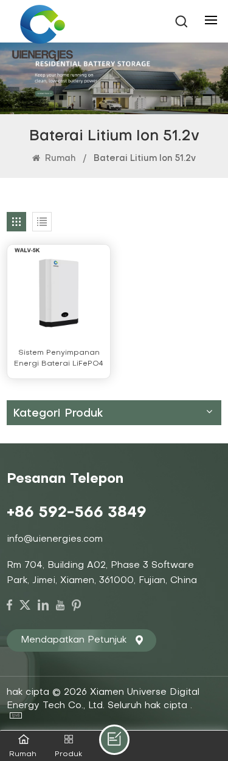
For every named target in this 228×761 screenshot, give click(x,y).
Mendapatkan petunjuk (73, 640)
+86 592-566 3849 (77, 513)
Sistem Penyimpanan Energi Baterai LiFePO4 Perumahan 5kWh (58, 359)
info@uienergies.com (55, 539)
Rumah (59, 159)
